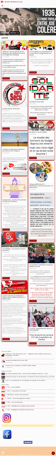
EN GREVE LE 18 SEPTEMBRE (38, 132)
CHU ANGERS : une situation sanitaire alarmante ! (14, 249)
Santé (35, 305)
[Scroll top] (53, 453)
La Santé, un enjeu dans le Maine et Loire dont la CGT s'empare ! (13, 150)
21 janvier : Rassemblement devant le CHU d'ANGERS (41, 329)
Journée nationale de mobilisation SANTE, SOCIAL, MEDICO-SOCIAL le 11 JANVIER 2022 (14, 297)
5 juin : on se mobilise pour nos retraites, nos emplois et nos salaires (25, 380)
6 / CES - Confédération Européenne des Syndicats (20, 406)
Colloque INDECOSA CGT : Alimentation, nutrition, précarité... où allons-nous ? (41, 185)
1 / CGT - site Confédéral (12, 387)
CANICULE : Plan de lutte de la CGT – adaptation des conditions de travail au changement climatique (13, 53)
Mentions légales (22, 454)
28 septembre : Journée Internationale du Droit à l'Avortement (14, 200)
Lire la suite (6, 78)
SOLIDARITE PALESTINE (36, 102)
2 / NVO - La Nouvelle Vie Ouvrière (15, 391)
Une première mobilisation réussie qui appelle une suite (41, 265)
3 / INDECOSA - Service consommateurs (17, 394)
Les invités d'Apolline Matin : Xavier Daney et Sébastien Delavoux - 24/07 (26, 373)
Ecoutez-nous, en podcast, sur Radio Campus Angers (20, 365)
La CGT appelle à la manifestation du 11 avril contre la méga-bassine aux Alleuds (40, 53)
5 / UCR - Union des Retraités (14, 402)
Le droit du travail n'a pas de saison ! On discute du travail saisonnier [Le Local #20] (29, 376)
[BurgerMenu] (2, 6)
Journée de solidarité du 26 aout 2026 (16, 360)
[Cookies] (2, 453)
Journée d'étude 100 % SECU (11, 109)
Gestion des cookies (32, 454)
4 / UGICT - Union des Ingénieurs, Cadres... (18, 398)
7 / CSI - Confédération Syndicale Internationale (19, 409)
